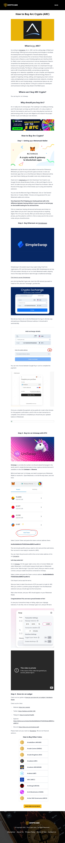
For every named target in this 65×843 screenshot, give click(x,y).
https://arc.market (24, 707)
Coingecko (22, 50)
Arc (33, 45)
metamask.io (23, 180)
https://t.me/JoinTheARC (27, 715)
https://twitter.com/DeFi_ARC (27, 711)
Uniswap (17, 564)
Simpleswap (42, 223)
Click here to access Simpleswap (20, 277)
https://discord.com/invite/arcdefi (29, 727)
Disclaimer (33, 731)
